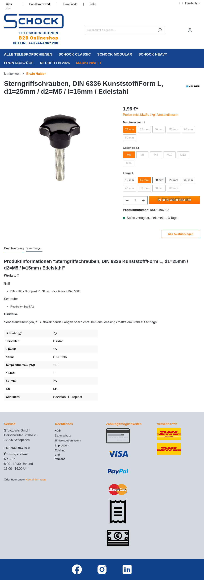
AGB (58, 430)
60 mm (159, 188)
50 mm (173, 129)
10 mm (129, 180)
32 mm (144, 129)
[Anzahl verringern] (127, 200)
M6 (142, 154)
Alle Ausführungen (180, 233)
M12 (183, 154)
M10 (169, 154)
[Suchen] (159, 30)
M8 (156, 154)
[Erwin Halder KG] (193, 88)
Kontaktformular (36, 479)
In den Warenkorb (174, 200)
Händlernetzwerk (40, 4)
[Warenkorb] (197, 28)
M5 (129, 154)
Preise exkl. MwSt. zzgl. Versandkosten (150, 114)
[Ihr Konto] (190, 30)
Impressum (62, 445)
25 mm (129, 129)
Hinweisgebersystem (68, 440)
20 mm (159, 180)
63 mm (188, 129)
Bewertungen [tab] (34, 248)
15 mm (144, 180)
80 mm (129, 137)
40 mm (159, 129)
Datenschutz (63, 435)
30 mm (188, 180)
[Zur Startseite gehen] (34, 29)
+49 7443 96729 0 (17, 448)
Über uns (9, 6)
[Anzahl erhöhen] (143, 200)
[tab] (14, 248)
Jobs (93, 4)
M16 (129, 162)
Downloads (70, 4)
